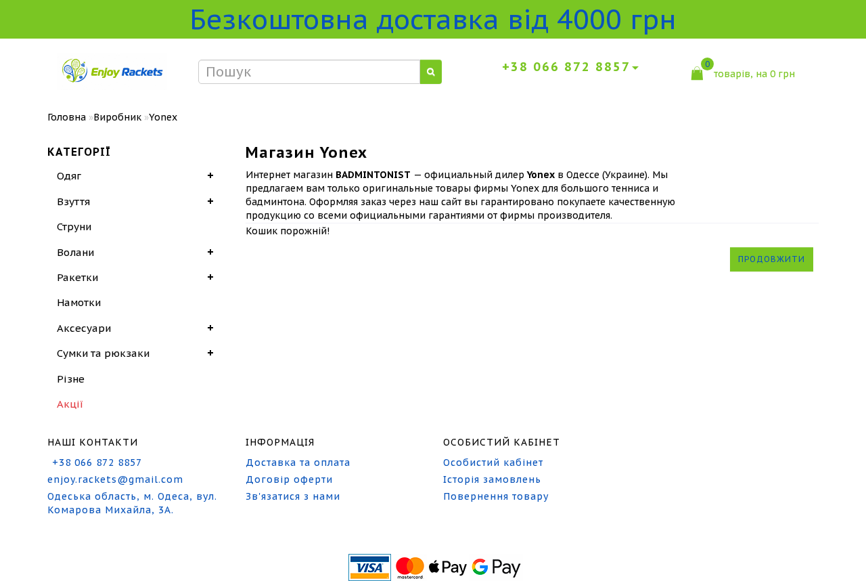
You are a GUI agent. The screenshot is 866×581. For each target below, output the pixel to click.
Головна (66, 117)
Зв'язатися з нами (293, 496)
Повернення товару (496, 496)
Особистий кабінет (493, 462)
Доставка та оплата (298, 462)
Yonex (163, 117)
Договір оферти (289, 479)
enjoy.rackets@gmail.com (115, 479)
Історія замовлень (492, 479)
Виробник (117, 117)
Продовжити (771, 259)
